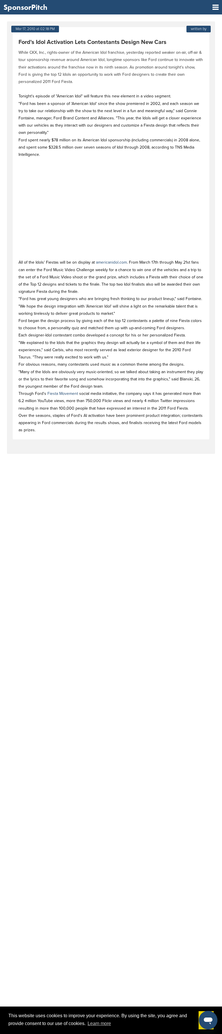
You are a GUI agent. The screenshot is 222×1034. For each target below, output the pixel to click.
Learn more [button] (99, 1023)
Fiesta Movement (62, 393)
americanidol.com (111, 262)
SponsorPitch (25, 7)
